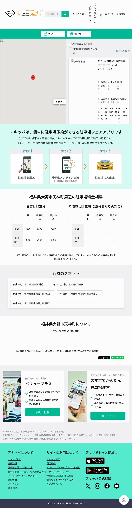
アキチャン (13, 483)
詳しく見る (42, 412)
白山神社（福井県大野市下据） (29, 284)
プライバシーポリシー (58, 471)
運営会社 (12, 479)
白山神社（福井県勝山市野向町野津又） (79, 293)
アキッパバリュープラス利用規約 (63, 467)
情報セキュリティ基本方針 (60, 479)
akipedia (12, 487)
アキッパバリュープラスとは (22, 475)
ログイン (109, 13)
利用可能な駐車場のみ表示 (84, 50)
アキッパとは (14, 459)
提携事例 (12, 463)
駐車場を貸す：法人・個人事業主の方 (27, 471)
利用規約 (51, 463)
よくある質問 (53, 459)
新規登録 (121, 13)
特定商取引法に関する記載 (60, 475)
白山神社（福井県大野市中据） (68, 284)
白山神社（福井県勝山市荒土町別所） (32, 303)
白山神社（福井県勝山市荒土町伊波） (32, 293)
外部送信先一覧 (54, 483)
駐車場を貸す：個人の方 (20, 467)
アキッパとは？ (78, 13)
